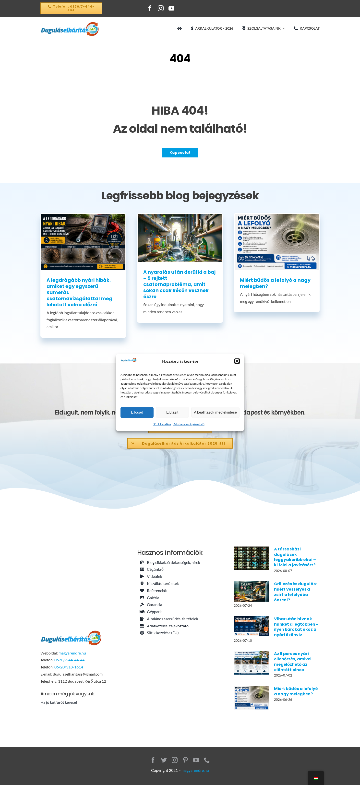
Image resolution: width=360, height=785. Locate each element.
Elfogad (137, 412)
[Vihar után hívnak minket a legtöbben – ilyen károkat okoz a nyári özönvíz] (251, 626)
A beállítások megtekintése (215, 412)
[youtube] (171, 8)
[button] (237, 361)
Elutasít (172, 412)
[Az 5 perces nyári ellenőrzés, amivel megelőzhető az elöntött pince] (251, 663)
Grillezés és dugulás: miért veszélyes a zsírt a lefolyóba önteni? (295, 592)
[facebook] (150, 8)
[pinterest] (185, 760)
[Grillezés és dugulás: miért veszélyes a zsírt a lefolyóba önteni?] (251, 591)
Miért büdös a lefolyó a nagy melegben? (275, 283)
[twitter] (164, 760)
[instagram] (161, 8)
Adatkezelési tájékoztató (188, 424)
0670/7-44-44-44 (69, 659)
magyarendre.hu (72, 653)
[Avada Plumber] (69, 23)
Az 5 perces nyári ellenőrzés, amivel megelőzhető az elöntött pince (293, 661)
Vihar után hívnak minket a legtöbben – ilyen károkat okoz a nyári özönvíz (296, 627)
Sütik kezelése (162, 424)
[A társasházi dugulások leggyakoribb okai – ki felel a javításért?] (251, 558)
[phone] (207, 760)
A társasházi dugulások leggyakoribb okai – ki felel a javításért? (295, 557)
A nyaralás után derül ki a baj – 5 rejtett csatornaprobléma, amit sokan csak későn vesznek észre (179, 284)
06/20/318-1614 (68, 667)
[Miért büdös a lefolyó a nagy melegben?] (277, 242)
